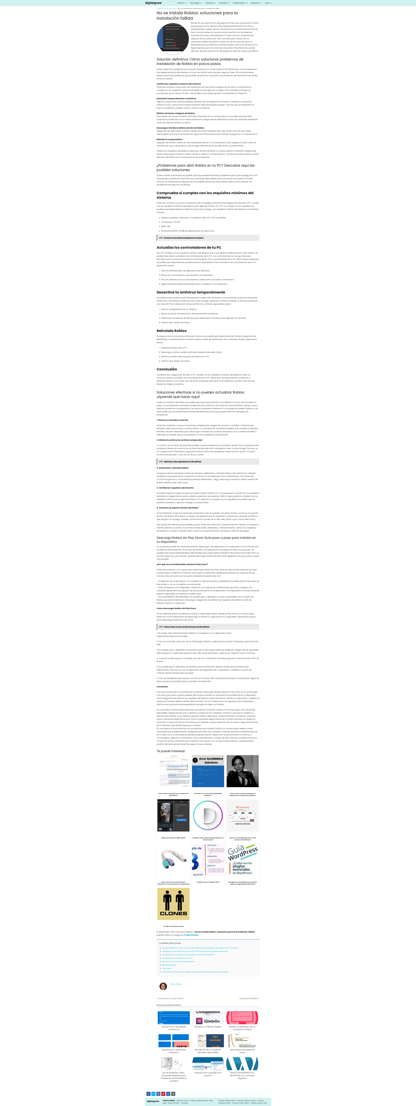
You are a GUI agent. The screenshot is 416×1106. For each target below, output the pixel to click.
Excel (267, 3)
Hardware (255, 3)
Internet (180, 3)
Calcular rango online (258, 1103)
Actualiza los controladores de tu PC (177, 958)
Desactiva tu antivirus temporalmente (178, 961)
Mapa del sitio (173, 1103)
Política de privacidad (198, 1100)
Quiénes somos (182, 1100)
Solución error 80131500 (248, 998)
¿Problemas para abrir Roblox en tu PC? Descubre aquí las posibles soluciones (195, 951)
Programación (239, 3)
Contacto (184, 1103)
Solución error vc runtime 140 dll (170, 998)
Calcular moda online (240, 1103)
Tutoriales (223, 3)
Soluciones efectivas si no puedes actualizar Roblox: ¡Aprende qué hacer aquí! (195, 972)
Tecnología (194, 3)
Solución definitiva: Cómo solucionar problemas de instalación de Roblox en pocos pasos (200, 948)
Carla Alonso (176, 984)
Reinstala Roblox (169, 965)
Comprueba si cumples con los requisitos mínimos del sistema (188, 954)
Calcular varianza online (246, 1100)
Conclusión (167, 968)
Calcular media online (226, 1100)
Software (209, 3)
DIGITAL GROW (169, 1100)
